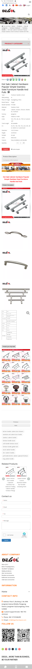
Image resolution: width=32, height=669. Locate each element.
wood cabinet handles (9, 449)
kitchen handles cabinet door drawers (13, 431)
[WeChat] (3, 649)
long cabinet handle (8, 459)
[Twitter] (13, 649)
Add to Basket (16, 149)
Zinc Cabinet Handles (8, 453)
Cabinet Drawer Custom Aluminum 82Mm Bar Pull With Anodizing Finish (21, 482)
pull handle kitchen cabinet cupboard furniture (15, 456)
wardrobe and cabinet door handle (12, 434)
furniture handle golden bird (10, 446)
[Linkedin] (16, 649)
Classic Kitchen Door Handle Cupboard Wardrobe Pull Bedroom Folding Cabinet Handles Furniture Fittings (10, 484)
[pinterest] (6, 649)
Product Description (10, 156)
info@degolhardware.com (9, 3)
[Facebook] (9, 649)
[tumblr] (19, 649)
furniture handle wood (9, 440)
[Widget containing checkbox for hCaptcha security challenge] (15, 535)
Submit (6, 540)
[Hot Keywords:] (28, 14)
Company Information (10, 160)
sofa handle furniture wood (10, 443)
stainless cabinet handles (10, 437)
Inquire (5, 149)
